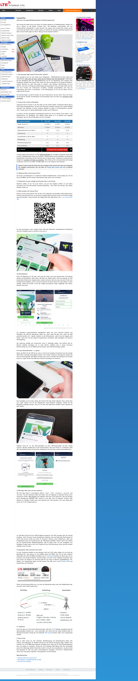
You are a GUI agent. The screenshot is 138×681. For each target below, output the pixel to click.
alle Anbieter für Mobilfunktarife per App (29, 659)
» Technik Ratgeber (6, 98)
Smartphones (4, 63)
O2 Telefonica (4, 49)
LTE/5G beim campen (6, 74)
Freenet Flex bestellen (24, 661)
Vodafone (3, 47)
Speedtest (41, 10)
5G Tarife (3, 22)
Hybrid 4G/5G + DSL (6, 92)
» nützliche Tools (5, 83)
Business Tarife (5, 37)
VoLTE (53, 629)
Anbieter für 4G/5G (6, 40)
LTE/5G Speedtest (6, 76)
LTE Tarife (3, 20)
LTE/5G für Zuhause (6, 33)
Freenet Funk (58, 167)
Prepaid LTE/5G (5, 30)
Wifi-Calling (48, 632)
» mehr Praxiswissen (6, 81)
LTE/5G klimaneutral (6, 72)
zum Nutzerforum (82, 61)
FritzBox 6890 (65, 561)
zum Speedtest (81, 88)
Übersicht (3, 89)
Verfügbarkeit (29, 10)
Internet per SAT (5, 94)
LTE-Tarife (18, 10)
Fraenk (49, 167)
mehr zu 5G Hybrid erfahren (85, 38)
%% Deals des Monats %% (72, 10)
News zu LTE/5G (5, 28)
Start (3, 10)
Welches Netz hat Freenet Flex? (27, 658)
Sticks (3, 67)
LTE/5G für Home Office (7, 35)
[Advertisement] (44, 518)
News (59, 10)
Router (3, 65)
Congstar (3, 51)
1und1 (2, 54)
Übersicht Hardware (6, 60)
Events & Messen (30, 669)
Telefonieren (4, 79)
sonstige (4, 56)
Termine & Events (6, 101)
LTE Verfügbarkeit (6, 24)
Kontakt (41, 669)
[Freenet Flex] (44, 35)
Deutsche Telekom (6, 44)
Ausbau (51, 10)
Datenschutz (66, 669)
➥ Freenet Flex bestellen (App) (57, 149)
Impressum (49, 669)
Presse (58, 669)
